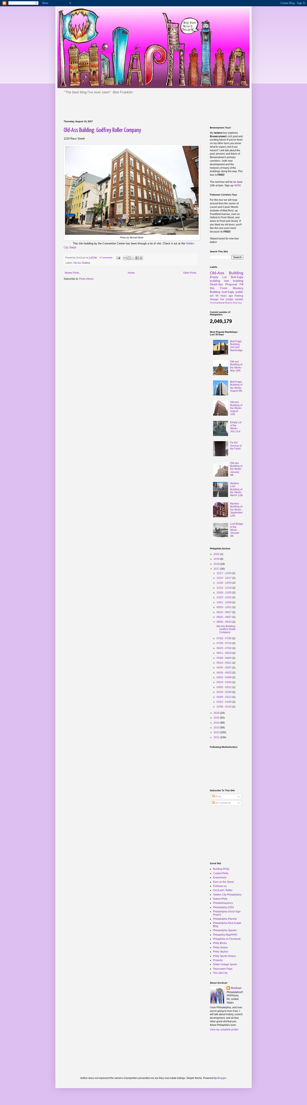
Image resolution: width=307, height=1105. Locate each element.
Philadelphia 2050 (223, 907)
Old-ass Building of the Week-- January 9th (236, 469)
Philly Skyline (220, 951)
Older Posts (189, 272)
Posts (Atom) (86, 278)
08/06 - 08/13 (224, 621)
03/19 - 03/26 (224, 682)
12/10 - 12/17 (224, 578)
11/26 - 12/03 (224, 582)
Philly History (220, 947)
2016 (217, 712)
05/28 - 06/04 (224, 658)
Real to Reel (231, 302)
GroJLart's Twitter (222, 890)
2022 (217, 554)
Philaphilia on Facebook (227, 938)
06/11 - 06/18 (224, 653)
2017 (217, 568)
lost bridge (226, 299)
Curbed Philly (220, 873)
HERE (237, 185)
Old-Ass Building (81, 263)
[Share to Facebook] (137, 258)
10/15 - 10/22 (224, 597)
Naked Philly (220, 898)
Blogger (221, 1078)
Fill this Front (226, 286)
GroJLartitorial (217, 302)
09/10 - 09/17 (224, 612)
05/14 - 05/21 (224, 662)
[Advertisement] (112, 106)
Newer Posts (72, 272)
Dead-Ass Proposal (223, 284)
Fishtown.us (220, 886)
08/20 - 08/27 (224, 617)
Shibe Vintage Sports (225, 964)
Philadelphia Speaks (225, 930)
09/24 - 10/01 (224, 607)
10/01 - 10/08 (224, 602)
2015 (217, 717)
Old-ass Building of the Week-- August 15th (236, 408)
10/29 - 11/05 (224, 592)
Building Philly (221, 868)
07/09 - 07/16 (224, 643)
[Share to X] (133, 258)
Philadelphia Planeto (225, 918)
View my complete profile (224, 1029)
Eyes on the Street (223, 881)
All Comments (223, 802)
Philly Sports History (224, 956)
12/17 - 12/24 (224, 573)
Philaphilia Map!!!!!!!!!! (225, 934)
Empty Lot (218, 277)
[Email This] (125, 258)
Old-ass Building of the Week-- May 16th (236, 366)
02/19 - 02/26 (224, 692)
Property (218, 960)
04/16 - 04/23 (224, 672)
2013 (217, 727)
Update (239, 299)
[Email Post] (118, 257)
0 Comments (106, 257)
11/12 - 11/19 (224, 587)
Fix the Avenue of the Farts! (236, 445)
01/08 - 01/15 (224, 706)
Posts (218, 796)
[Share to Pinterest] (141, 258)
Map (240, 303)
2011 (217, 737)
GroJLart (236, 988)
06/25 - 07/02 (224, 648)
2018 (217, 564)
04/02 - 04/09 (224, 677)
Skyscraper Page (222, 968)
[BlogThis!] (129, 258)
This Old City (220, 973)
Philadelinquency (223, 903)
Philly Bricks (220, 943)
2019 (217, 559)
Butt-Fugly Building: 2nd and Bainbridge (236, 346)
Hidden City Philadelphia (227, 894)
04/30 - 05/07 (224, 667)
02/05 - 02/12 (224, 697)
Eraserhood (219, 877)
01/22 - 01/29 (224, 701)
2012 (217, 732)
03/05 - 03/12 (224, 687)
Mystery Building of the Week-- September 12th (236, 509)
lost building (233, 280)
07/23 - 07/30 (224, 638)
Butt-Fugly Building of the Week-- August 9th (236, 386)
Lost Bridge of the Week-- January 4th (236, 529)
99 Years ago (224, 295)
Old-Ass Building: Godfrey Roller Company (102, 130)
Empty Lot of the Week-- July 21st (235, 427)
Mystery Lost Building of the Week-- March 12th (236, 489)
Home (131, 272)
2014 (217, 722)
